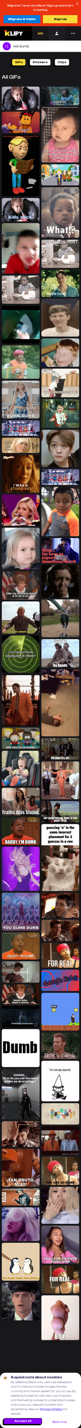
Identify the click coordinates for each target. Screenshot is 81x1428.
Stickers (40, 62)
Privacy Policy (51, 1409)
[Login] (56, 33)
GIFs (19, 62)
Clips (62, 62)
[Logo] (13, 33)
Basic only (59, 1422)
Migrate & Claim (22, 19)
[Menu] (73, 33)
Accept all (23, 1421)
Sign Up (60, 19)
